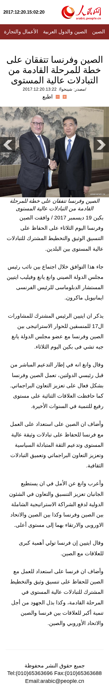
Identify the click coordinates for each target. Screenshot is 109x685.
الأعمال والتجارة (21, 32)
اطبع (47, 97)
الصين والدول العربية (65, 32)
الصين (98, 32)
